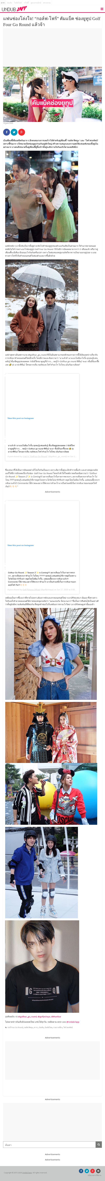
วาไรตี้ (26, 3)
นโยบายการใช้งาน (94, 1175)
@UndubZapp (72, 1021)
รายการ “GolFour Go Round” (35, 456)
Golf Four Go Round (15, 1027)
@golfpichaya (44, 1016)
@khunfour (56, 1016)
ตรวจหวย (47, 3)
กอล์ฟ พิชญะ (28, 1027)
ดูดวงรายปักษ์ (36, 3)
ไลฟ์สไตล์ (18, 3)
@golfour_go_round (27, 1016)
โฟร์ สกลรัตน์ (68, 1027)
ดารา (3, 3)
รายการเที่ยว (57, 1027)
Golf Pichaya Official (31, 590)
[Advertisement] (52, 47)
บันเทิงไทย (48, 1027)
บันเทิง (9, 3)
